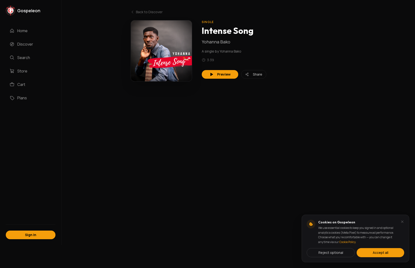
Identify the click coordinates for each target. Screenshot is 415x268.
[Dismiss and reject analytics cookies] (402, 222)
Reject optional (330, 252)
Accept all (380, 252)
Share (257, 74)
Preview (224, 74)
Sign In (30, 234)
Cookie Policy (347, 242)
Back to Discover (149, 12)
